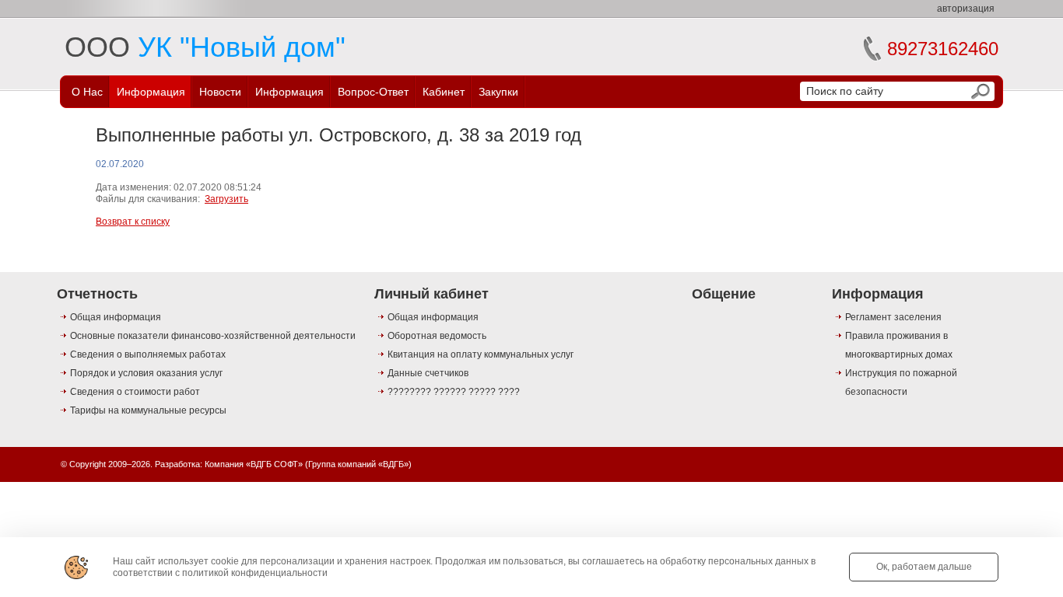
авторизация (966, 8)
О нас (87, 92)
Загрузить (226, 199)
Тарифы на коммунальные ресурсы (148, 410)
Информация (151, 92)
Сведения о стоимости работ (135, 391)
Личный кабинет (431, 294)
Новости (220, 92)
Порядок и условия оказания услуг (146, 373)
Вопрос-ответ (373, 92)
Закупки (498, 92)
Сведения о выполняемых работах (148, 354)
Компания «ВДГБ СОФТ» (254, 464)
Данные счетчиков (428, 373)
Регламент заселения (893, 317)
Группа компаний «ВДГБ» (358, 464)
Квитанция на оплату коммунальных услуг (481, 354)
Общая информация (115, 317)
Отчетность (97, 294)
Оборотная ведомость (437, 335)
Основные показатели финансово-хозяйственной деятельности (213, 335)
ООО (205, 47)
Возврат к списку (133, 221)
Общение (724, 294)
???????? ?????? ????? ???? (454, 391)
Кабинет (444, 92)
